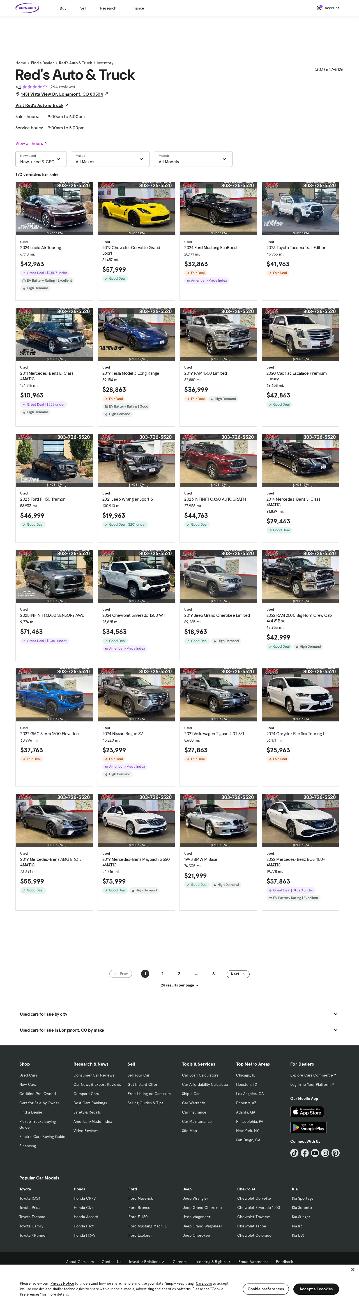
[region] (179, 1284)
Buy (63, 8)
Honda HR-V (84, 1235)
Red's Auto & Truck (75, 62)
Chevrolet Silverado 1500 (258, 1207)
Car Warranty (193, 1102)
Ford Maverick (140, 1198)
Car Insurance (194, 1112)
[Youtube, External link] (315, 1153)
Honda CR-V (85, 1198)
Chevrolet (246, 1189)
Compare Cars (86, 1093)
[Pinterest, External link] (336, 1153)
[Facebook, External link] (305, 1153)
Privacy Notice (62, 1283)
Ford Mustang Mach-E (147, 1226)
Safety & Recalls (87, 1112)
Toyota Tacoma (32, 1216)
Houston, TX (246, 1084)
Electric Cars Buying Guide (42, 1136)
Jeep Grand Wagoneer (202, 1226)
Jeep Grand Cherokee (202, 1207)
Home (20, 62)
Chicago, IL (245, 1075)
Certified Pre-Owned (37, 1093)
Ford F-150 (138, 1216)
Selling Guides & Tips (145, 1102)
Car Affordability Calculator (205, 1084)
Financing (27, 1145)
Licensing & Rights (209, 1261)
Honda (79, 1189)
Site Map (189, 1130)
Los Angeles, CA (250, 1093)
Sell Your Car (138, 1075)
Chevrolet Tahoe (251, 1226)
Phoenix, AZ (246, 1102)
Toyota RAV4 (29, 1198)
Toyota (25, 1189)
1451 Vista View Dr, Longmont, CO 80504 (62, 94)
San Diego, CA (248, 1139)
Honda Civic (84, 1207)
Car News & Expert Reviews (97, 1084)
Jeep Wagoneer (196, 1216)
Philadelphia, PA (249, 1121)
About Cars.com (80, 1261)
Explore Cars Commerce (311, 1075)
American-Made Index (92, 1121)
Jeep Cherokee (196, 1235)
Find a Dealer (42, 62)
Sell (83, 8)
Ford (132, 1189)
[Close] (353, 1269)
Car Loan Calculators (200, 1075)
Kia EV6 (298, 1235)
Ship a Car (191, 1093)
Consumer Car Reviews (93, 1075)
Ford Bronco (139, 1207)
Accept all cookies (316, 1288)
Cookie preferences (266, 1288)
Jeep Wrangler (195, 1198)
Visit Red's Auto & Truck (39, 105)
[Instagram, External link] (325, 1153)
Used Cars (28, 1075)
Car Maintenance (197, 1121)
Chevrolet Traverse (253, 1216)
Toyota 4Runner (33, 1235)
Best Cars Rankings (90, 1102)
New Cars (27, 1084)
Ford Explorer (140, 1235)
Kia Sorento (302, 1207)
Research (108, 8)
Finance (137, 8)
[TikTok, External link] (294, 1153)
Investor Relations (144, 1261)
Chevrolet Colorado (254, 1235)
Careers (180, 1261)
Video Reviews (85, 1130)
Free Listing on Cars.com (149, 1093)
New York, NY (247, 1130)
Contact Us (111, 1261)
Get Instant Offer (142, 1084)
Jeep (187, 1189)
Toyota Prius (29, 1207)
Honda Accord (86, 1216)
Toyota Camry (31, 1226)
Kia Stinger (301, 1216)
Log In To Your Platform (310, 1084)
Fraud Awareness (253, 1261)
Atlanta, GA (245, 1112)
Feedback (284, 1261)
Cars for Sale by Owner (39, 1102)
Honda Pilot (84, 1226)
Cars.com (204, 1283)
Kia (295, 1189)
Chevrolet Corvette (254, 1198)
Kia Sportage (303, 1198)
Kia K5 (297, 1226)
